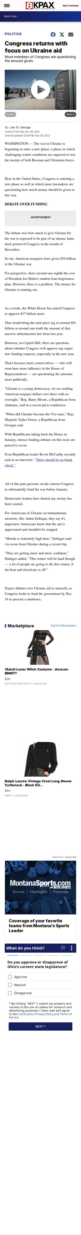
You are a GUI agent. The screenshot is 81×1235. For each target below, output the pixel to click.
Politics (13, 34)
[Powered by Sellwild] (70, 857)
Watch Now (69, 6)
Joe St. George (20, 127)
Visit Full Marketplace (63, 625)
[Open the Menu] (6, 5)
